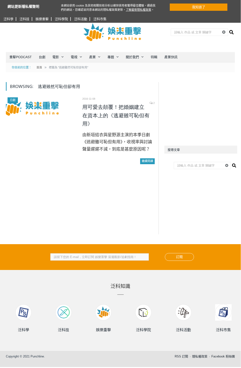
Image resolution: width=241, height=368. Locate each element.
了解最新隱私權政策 (138, 9)
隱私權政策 (199, 356)
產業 (92, 57)
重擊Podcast (20, 57)
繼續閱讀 (147, 161)
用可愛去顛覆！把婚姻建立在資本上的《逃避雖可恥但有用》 (116, 115)
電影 (55, 57)
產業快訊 (171, 57)
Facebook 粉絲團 (223, 356)
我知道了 (198, 7)
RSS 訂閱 (181, 356)
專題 (110, 57)
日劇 (13, 100)
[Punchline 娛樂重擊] (112, 32)
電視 (74, 57)
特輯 (154, 57)
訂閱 (179, 257)
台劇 (42, 57)
